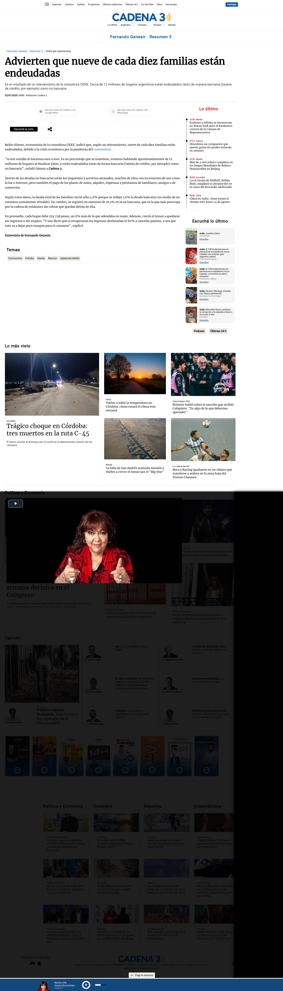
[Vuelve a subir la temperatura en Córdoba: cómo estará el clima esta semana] (135, 373)
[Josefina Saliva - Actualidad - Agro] (191, 236)
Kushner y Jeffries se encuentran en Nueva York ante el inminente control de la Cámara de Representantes (211, 127)
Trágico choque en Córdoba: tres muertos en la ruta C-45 (48, 429)
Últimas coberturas (112, 4)
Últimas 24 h (131, 4)
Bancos (52, 258)
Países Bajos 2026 (181, 401)
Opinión (81, 4)
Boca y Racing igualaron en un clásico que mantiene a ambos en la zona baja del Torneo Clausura (202, 473)
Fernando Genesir (128, 36)
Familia (29, 258)
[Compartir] (50, 129)
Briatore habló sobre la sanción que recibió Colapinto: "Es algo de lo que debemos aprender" (203, 408)
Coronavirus (15, 258)
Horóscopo (171, 4)
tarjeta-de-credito (69, 258)
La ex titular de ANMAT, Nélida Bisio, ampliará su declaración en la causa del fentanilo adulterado (211, 184)
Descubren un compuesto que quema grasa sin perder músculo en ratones (211, 147)
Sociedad (200, 177)
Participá (231, 4)
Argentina (126, 25)
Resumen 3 (161, 36)
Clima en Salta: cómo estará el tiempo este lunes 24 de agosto (210, 200)
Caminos (69, 4)
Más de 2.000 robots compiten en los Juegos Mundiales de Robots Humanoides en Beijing (211, 165)
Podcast (199, 331)
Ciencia (199, 141)
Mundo (172, 25)
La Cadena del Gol (181, 466)
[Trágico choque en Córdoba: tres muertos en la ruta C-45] (52, 384)
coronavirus (102, 149)
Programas (94, 4)
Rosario (157, 25)
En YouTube (147, 4)
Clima (159, 4)
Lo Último (112, 25)
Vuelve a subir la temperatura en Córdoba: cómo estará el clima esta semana (131, 406)
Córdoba (142, 25)
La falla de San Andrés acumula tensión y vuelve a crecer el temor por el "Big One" (135, 470)
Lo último (209, 108)
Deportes (56, 4)
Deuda (41, 258)
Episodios (203, 239)
